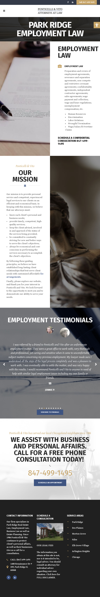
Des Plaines (77, 528)
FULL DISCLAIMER (46, 577)
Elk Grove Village (80, 545)
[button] (97, 25)
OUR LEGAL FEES (45, 545)
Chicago (76, 557)
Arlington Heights (81, 551)
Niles (74, 539)
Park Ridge (77, 522)
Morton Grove (79, 534)
